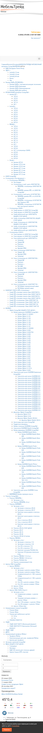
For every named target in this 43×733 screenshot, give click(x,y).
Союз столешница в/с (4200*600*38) (25, 272)
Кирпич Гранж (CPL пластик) (19, 652)
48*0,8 (16, 156)
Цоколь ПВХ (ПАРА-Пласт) (18, 590)
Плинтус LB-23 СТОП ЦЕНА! (23, 528)
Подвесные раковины (21, 424)
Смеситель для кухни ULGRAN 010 (29, 390)
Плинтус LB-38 (18, 534)
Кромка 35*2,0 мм (19, 172)
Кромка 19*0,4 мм (19, 164)
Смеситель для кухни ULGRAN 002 (29, 378)
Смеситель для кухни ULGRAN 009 (29, 404)
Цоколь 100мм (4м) (20, 606)
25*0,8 (16, 154)
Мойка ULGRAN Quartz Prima (27, 464)
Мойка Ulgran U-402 (24, 360)
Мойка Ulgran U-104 (24, 320)
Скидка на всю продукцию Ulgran (12, 684)
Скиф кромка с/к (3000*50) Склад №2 (26, 212)
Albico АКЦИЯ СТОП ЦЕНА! (14, 644)
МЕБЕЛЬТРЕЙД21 (26, 64)
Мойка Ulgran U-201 (24, 354)
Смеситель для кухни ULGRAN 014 (29, 400)
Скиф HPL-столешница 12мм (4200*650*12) (24, 304)
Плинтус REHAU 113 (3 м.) (22, 556)
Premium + (21, 264)
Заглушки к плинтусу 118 (26, 544)
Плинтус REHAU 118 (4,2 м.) (23, 558)
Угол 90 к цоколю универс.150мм (28, 584)
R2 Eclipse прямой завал (26, 288)
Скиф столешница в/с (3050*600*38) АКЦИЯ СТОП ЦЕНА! (25, 223)
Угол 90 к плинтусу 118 (25, 548)
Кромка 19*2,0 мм (19, 166)
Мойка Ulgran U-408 (24, 364)
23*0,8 (16, 158)
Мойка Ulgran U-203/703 (25, 332)
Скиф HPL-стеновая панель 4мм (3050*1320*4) (25, 294)
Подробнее (15, 726)
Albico (3, 694)
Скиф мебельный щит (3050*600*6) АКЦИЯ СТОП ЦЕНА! (25, 215)
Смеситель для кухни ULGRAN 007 (29, 388)
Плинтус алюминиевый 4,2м (23, 562)
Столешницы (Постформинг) (15, 178)
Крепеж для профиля (17, 640)
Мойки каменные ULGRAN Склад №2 (26, 312)
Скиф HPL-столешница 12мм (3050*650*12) (24, 300)
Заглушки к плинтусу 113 (26, 542)
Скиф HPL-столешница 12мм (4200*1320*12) (24, 306)
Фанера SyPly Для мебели (18, 90)
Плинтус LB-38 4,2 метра (22, 536)
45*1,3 (16, 142)
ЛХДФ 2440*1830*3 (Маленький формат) (23, 624)
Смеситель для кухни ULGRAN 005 (29, 384)
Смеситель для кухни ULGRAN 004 (29, 382)
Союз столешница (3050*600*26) (24, 250)
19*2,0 (16, 98)
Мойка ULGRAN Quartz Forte (27, 446)
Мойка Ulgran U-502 (24, 346)
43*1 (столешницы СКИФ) (22, 150)
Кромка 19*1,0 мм (19, 174)
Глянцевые (13, 646)
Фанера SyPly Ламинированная (20, 88)
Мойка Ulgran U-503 (24, 348)
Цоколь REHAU (14, 566)
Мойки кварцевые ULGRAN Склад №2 (26, 430)
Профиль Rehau (15, 636)
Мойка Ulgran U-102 (24, 318)
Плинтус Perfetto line (20, 560)
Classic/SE (21, 242)
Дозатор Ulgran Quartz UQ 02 (27, 418)
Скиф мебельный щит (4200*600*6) (25, 230)
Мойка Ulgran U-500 (24, 366)
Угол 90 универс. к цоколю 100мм (29, 604)
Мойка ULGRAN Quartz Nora (27, 432)
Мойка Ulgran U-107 (24, 326)
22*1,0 (16, 136)
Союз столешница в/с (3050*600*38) (25, 258)
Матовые (12, 648)
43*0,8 (16, 152)
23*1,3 (16, 130)
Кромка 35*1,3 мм (19, 170)
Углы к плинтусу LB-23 (25, 520)
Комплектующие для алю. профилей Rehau (24, 638)
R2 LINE (20, 266)
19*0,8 (16, 110)
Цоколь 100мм (18, 586)
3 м (15, 618)
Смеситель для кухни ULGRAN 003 (29, 380)
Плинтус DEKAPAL (16, 498)
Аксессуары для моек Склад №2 (24, 422)
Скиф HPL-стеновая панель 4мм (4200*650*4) (25, 296)
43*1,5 (16, 134)
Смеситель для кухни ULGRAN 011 (29, 392)
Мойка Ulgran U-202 (24, 330)
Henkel (20, 694)
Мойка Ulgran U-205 (24, 334)
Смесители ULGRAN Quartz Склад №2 (26, 428)
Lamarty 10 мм (14, 72)
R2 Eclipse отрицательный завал (28, 286)
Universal (20, 240)
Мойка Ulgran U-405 (24, 340)
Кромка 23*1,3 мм (19, 168)
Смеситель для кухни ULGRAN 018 (29, 408)
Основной (16, 64)
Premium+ (21, 246)
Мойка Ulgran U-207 (24, 356)
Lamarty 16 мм (14, 74)
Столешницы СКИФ (16, 208)
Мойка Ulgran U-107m (25, 368)
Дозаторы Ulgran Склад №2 (22, 412)
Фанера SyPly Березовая (18, 86)
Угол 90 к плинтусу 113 (25, 546)
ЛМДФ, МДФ (10, 630)
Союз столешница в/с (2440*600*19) (25, 284)
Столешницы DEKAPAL (17, 180)
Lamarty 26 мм (14, 76)
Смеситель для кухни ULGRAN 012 (29, 394)
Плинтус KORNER (15, 504)
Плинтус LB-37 (18, 530)
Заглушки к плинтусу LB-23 (26, 508)
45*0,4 (16, 138)
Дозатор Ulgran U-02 (24, 416)
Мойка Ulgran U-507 (24, 358)
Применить (6, 671)
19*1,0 (16, 102)
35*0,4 (16, 114)
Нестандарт (17, 182)
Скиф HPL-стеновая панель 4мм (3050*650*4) (25, 292)
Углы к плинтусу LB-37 (25, 522)
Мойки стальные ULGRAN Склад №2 (25, 426)
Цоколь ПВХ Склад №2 (13, 564)
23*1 (15, 144)
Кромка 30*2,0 (18, 162)
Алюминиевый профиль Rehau (16, 634)
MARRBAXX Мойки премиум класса (21, 494)
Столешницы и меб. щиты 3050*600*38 (26, 184)
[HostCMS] (12, 7)
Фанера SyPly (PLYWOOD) (14, 82)
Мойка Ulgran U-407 (24, 344)
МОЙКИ (8, 308)
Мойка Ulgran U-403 (24, 338)
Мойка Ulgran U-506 (24, 352)
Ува (11, 80)
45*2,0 (16, 120)
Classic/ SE (21, 252)
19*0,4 (16, 96)
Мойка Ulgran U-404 (24, 362)
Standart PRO (22, 248)
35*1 (15, 104)
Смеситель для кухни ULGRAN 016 (29, 398)
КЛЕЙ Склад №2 (11, 176)
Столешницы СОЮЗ (16, 232)
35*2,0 (16, 100)
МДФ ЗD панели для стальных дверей (22, 650)
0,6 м (15, 616)
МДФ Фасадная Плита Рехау (15, 68)
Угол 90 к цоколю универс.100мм (28, 582)
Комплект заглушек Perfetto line (28, 550)
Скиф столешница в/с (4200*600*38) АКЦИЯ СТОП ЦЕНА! (25, 227)
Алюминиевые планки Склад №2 (16, 608)
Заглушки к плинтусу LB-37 (26, 510)
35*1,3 (16, 140)
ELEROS (8, 694)
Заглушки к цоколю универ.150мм (29, 572)
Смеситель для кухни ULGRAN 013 (29, 396)
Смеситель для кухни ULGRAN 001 (29, 376)
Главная (4, 64)
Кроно (12, 78)
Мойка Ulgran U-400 (24, 336)
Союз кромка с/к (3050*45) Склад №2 (26, 236)
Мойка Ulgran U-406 (24, 342)
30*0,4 (16, 122)
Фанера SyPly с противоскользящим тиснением (25, 84)
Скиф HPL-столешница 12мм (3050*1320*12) (24, 302)
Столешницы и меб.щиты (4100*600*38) (27, 194)
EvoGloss (15, 694)
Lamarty (12, 106)
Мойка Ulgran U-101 (24, 316)
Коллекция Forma (7, 680)
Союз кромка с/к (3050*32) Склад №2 (26, 234)
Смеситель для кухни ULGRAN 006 (29, 386)
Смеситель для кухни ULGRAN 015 (29, 402)
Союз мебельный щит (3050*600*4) (25, 238)
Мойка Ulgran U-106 (24, 324)
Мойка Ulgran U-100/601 (25, 314)
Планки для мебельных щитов (19, 614)
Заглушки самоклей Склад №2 (15, 642)
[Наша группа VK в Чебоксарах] (9, 713)
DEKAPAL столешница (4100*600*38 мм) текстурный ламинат (29, 205)
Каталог (9, 64)
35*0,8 (16, 116)
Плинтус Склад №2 (12, 496)
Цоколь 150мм (18, 588)
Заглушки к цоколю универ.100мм (29, 570)
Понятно (7, 730)
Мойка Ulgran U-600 (24, 370)
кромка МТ (13, 94)
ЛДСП (8, 70)
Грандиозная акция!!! (8, 688)
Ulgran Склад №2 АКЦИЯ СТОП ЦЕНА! (22, 310)
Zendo (12, 160)
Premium (20, 244)
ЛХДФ (7, 622)
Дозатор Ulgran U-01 (24, 414)
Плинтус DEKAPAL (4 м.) (22, 502)
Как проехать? (35, 38)
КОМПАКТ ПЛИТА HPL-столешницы (17, 290)
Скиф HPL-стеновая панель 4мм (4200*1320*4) (25, 298)
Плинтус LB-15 (18, 532)
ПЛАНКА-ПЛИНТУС (16, 620)
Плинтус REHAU (15, 538)
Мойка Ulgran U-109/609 (25, 328)
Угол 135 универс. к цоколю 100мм (29, 602)
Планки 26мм (14, 610)
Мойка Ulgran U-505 (24, 350)
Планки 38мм (14, 612)
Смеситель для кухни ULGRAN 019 (29, 410)
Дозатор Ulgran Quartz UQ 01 (31, 420)
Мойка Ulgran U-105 (24, 322)
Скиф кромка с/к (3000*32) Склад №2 (26, 210)
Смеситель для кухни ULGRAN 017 (29, 406)
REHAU (17, 66)
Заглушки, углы (18, 500)
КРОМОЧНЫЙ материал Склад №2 (17, 92)
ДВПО (7, 632)
